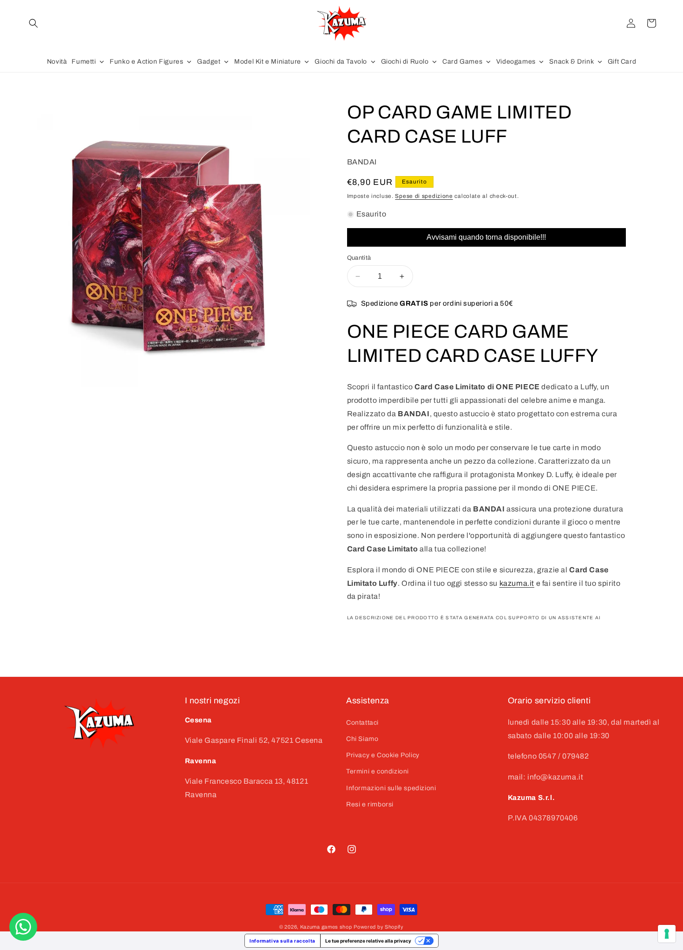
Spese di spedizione (424, 196)
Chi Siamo (362, 738)
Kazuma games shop (326, 927)
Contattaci (362, 722)
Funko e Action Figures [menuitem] (146, 61)
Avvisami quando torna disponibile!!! (486, 237)
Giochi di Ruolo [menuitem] (405, 61)
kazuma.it (516, 583)
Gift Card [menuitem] (622, 61)
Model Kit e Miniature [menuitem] (267, 61)
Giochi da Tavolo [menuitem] (341, 61)
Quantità (359, 258)
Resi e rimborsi (370, 803)
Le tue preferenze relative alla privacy (368, 940)
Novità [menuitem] (57, 61)
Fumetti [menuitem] (84, 61)
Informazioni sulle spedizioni (391, 787)
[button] (33, 23)
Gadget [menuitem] (209, 61)
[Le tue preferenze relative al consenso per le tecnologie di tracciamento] (667, 934)
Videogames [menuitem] (516, 61)
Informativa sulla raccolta (282, 940)
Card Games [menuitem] (462, 61)
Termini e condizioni (377, 771)
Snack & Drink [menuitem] (571, 61)
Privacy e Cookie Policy (383, 755)
